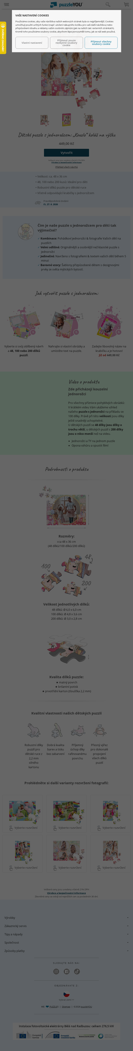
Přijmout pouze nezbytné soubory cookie (66, 43)
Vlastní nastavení (32, 42)
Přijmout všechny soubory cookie (101, 43)
